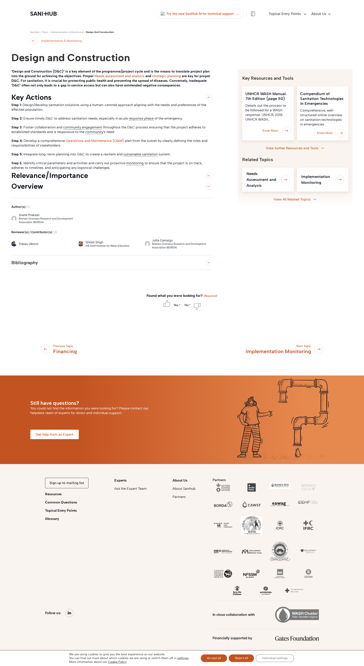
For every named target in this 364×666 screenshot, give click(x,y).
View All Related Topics (292, 199)
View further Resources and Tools (292, 148)
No (187, 305)
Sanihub (34, 32)
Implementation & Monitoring (67, 32)
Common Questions (61, 502)
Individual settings (275, 658)
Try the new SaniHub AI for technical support (202, 14)
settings (183, 658)
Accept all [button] (214, 658)
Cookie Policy (117, 662)
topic (45, 32)
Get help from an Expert (54, 434)
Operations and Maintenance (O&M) (95, 141)
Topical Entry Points (285, 14)
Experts (120, 480)
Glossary (52, 519)
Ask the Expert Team (130, 489)
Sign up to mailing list (67, 483)
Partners (179, 497)
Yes (176, 305)
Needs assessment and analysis (119, 76)
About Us (318, 14)
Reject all (241, 658)
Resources (53, 494)
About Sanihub (184, 489)
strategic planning (166, 76)
